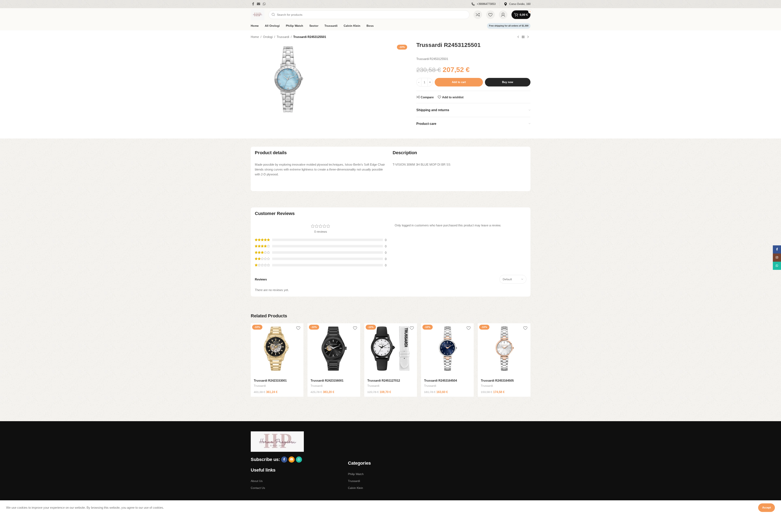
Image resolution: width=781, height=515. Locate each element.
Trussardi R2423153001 (270, 380)
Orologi (268, 37)
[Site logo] (258, 14)
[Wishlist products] (490, 15)
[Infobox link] (483, 4)
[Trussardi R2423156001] (333, 349)
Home (255, 37)
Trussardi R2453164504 (440, 380)
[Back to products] (523, 37)
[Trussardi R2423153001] (277, 349)
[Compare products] (477, 15)
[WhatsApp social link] (264, 4)
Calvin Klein (355, 488)
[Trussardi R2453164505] (504, 349)
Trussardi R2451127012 (383, 380)
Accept (766, 507)
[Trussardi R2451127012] (390, 349)
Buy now (507, 82)
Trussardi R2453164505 (497, 380)
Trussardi (283, 37)
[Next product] (528, 37)
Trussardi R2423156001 (327, 380)
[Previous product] (518, 37)
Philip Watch (356, 474)
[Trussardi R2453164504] (447, 349)
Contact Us (258, 488)
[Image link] (277, 441)
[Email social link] (259, 4)
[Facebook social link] (253, 4)
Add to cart (459, 82)
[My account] (503, 15)
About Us (257, 481)
